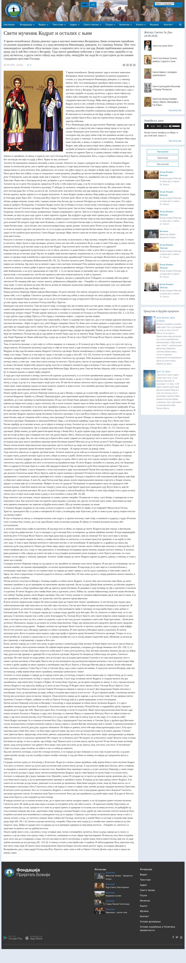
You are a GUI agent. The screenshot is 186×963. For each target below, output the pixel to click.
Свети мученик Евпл (162, 45)
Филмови (164, 231)
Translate (176, 7)
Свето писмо (147, 890)
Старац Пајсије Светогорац (117, 904)
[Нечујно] (170, 126)
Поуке (143, 895)
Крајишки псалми (113, 896)
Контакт (144, 916)
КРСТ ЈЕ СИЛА (163, 372)
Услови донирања (150, 921)
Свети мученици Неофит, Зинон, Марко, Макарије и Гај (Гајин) (165, 102)
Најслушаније (163, 164)
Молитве (145, 900)
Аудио (143, 884)
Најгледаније (162, 152)
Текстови (145, 879)
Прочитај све (175, 110)
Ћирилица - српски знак (116, 912)
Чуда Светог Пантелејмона (117, 887)
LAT (93, 4)
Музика (144, 911)
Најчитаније (163, 158)
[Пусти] (147, 126)
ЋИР (84, 4)
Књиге (143, 905)
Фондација (146, 869)
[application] (162, 126)
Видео (143, 874)
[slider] (176, 125)
